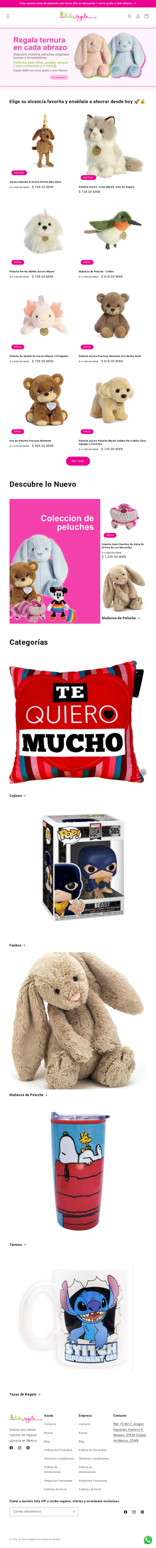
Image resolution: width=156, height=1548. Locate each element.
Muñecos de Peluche (119, 618)
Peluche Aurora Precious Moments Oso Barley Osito (110, 356)
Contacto (50, 1424)
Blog (47, 1441)
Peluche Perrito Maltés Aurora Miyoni (32, 271)
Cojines (16, 796)
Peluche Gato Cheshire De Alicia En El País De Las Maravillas (123, 546)
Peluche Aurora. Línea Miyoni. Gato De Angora (106, 186)
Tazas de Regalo (23, 1394)
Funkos (15, 945)
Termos (16, 1245)
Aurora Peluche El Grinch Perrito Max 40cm (35, 181)
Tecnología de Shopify (48, 1539)
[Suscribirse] (73, 1511)
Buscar (48, 1432)
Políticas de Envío (55, 1489)
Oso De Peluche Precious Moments (30, 440)
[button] (8, 16)
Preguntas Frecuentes (58, 1480)
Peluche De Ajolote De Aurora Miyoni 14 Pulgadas (39, 356)
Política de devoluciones (52, 1469)
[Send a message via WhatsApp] (148, 1540)
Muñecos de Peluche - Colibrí (96, 271)
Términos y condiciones (59, 1458)
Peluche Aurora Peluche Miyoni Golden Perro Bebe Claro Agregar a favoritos (112, 442)
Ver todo (78, 461)
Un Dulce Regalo (27, 1539)
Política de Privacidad (58, 1450)
